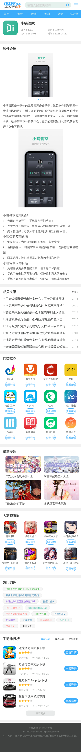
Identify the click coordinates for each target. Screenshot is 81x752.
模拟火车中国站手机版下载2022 (23, 589)
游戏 (20, 14)
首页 (6, 14)
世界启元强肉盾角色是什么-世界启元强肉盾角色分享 (40, 340)
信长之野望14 (13, 607)
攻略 (61, 14)
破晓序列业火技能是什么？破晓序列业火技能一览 (38, 312)
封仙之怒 (27, 626)
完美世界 (27, 619)
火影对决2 (59, 613)
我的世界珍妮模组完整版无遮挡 (22, 595)
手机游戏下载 (54, 735)
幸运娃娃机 (46, 619)
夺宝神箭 (10, 619)
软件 (34, 14)
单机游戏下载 (69, 735)
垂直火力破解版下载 (16, 613)
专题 (47, 14)
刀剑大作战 (40, 613)
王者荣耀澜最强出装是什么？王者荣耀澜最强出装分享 (41, 298)
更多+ (75, 291)
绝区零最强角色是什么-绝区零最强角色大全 (34, 319)
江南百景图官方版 (37, 607)
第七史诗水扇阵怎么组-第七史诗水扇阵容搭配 (35, 333)
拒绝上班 (64, 619)
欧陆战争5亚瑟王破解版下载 (20, 601)
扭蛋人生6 (48, 601)
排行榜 (74, 14)
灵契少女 (10, 626)
